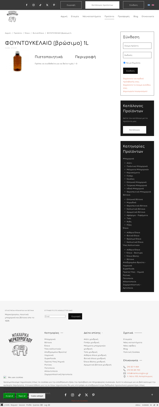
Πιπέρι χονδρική (91, 342)
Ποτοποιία (49, 368)
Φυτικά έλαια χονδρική (95, 358)
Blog (136, 16)
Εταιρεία (127, 339)
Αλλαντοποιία (51, 371)
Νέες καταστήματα (132, 342)
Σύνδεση (133, 5)
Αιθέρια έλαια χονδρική (95, 355)
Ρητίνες (48, 365)
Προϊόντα (109, 16)
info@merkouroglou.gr (137, 373)
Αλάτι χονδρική (91, 339)
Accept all (9, 396)
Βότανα (48, 342)
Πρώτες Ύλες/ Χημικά (54, 361)
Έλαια (47, 345)
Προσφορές (124, 16)
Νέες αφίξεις (129, 345)
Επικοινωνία (148, 16)
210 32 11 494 (133, 367)
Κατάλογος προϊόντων (102, 5)
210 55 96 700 (133, 370)
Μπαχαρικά (50, 339)
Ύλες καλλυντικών (52, 349)
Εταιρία (75, 16)
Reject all (22, 396)
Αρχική (64, 16)
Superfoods (50, 358)
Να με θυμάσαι (133, 63)
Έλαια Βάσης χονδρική (94, 361)
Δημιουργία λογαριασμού (135, 91)
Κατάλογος (134, 130)
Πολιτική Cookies (79, 401)
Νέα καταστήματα (92, 16)
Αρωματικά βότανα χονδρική (97, 365)
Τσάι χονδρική (90, 352)
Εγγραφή (71, 5)
